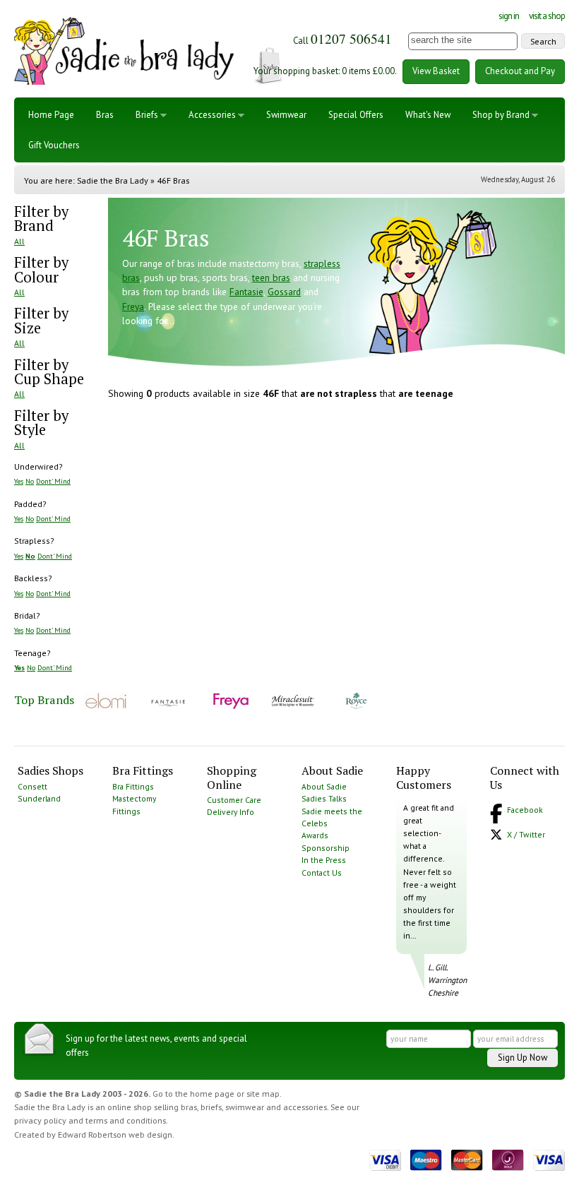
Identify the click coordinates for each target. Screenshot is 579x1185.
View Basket (436, 71)
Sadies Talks (324, 798)
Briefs (147, 115)
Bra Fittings (133, 786)
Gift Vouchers (54, 145)
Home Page (51, 115)
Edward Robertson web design (115, 1134)
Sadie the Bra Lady (112, 180)
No (29, 481)
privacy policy (40, 1120)
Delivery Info (230, 811)
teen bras (271, 277)
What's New (427, 115)
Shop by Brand (501, 115)
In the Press (324, 859)
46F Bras (173, 180)
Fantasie (246, 291)
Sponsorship (326, 847)
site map (263, 1093)
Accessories (212, 115)
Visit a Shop (547, 16)
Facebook (525, 809)
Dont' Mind (53, 481)
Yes (18, 481)
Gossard (284, 291)
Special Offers (355, 115)
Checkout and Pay (520, 71)
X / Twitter (526, 834)
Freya (133, 306)
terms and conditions (125, 1120)
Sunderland (39, 798)
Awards (315, 835)
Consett (32, 786)
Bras (105, 115)
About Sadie (324, 786)
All (19, 241)
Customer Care (234, 799)
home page (212, 1093)
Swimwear (286, 115)
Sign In (509, 16)
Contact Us (322, 872)
